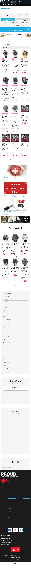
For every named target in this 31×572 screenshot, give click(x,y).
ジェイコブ (5, 330)
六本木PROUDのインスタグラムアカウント (15, 388)
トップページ (5, 488)
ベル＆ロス (5, 365)
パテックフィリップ (7, 310)
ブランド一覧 (7, 15)
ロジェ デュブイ (6, 319)
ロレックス (5, 304)
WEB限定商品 (6, 296)
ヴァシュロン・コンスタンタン (10, 351)
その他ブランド (6, 362)
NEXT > (12, 159)
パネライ (5, 316)
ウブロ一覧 (7, 41)
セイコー (5, 345)
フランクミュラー (7, 322)
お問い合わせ (5, 520)
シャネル (5, 348)
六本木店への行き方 (15, 25)
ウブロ (4, 313)
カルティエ (5, 339)
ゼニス (4, 325)
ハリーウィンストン (7, 342)
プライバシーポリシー (7, 517)
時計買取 (4, 497)
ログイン (19, 15)
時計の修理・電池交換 (7, 508)
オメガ (4, 359)
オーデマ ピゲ (6, 307)
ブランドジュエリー (7, 371)
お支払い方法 (5, 499)
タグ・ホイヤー (6, 327)
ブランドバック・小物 (8, 368)
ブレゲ (4, 356)
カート (27, 15)
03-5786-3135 (8, 22)
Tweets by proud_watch (7, 467)
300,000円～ (5, 301)
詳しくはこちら (15, 559)
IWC (4, 353)
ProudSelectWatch (7, 293)
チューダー (5, 333)
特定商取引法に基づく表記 (8, 511)
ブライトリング (6, 336)
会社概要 (4, 514)
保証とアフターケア (6, 505)
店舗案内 (4, 502)
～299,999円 (5, 299)
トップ (2, 41)
